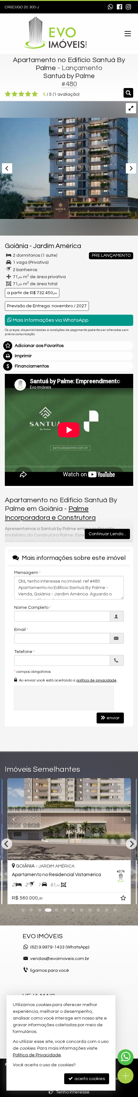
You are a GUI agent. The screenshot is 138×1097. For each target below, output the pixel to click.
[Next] (121, 819)
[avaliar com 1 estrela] (8, 94)
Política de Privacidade (37, 1055)
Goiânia (16, 246)
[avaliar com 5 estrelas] (35, 94)
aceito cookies (89, 1079)
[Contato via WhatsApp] (125, 1057)
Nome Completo (31, 607)
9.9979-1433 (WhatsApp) (59, 947)
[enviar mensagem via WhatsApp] (110, 7)
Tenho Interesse (72, 1092)
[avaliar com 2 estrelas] (15, 94)
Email (20, 629)
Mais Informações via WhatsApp (50, 320)
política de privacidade (96, 680)
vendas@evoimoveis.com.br (59, 958)
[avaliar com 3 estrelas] (21, 94)
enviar (113, 718)
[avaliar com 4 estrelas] (28, 94)
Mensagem (26, 572)
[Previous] (16, 819)
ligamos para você (49, 970)
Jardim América (57, 246)
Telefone (23, 651)
